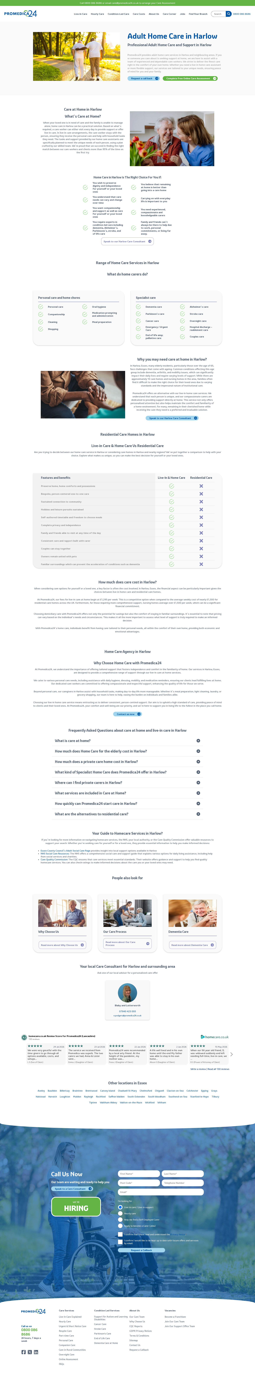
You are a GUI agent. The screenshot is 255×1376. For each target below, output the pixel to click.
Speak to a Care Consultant (70, 1188)
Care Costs (139, 13)
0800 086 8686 (242, 13)
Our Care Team (136, 1316)
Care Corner (169, 13)
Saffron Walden (116, 1096)
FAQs (61, 1364)
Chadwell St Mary (127, 1090)
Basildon (52, 1090)
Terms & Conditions (139, 1335)
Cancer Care (100, 1324)
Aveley (41, 1090)
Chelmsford (146, 1090)
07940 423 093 (127, 1011)
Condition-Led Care (118, 13)
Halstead (40, 1096)
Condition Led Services (107, 1310)
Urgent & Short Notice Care (72, 1326)
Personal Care (66, 1340)
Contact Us (134, 1345)
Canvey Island (107, 1090)
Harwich (52, 1096)
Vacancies (170, 1310)
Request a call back (141, 78)
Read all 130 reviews (218, 1068)
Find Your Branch (198, 13)
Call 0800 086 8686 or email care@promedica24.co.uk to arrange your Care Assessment (127, 2)
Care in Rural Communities (72, 1349)
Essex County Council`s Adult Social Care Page (65, 850)
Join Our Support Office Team (180, 1326)
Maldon (77, 1096)
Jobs (182, 13)
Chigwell (159, 1090)
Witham (161, 1102)
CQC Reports (135, 1326)
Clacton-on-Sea (175, 1090)
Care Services (66, 1310)
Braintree (78, 1090)
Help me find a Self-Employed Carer (142, 1219)
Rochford (101, 1096)
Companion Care (67, 1345)
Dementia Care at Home (106, 1343)
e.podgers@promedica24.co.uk (127, 1015)
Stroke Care (100, 1328)
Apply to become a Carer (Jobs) (140, 1225)
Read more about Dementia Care (189, 945)
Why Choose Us (137, 1321)
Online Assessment (68, 1359)
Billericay (65, 1090)
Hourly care (130, 1213)
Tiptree (93, 1102)
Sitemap (133, 1340)
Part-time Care (66, 1335)
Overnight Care (66, 1354)
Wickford (150, 1102)
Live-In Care (80, 13)
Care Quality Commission (54, 859)
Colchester (192, 1090)
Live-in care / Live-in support (138, 1207)
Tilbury (215, 1096)
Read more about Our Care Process (120, 943)
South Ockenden (136, 1096)
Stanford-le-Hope (199, 1096)
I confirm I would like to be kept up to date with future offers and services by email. (161, 1242)
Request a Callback (138, 1349)
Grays (214, 1090)
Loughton (65, 1096)
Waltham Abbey (108, 1102)
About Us (154, 13)
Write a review (198, 1068)
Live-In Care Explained (70, 1316)
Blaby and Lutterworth (127, 1005)
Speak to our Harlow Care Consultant (124, 241)
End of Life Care (102, 1338)
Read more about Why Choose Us (59, 945)
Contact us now (125, 714)
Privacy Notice (177, 1234)
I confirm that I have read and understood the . (155, 1234)
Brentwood (91, 1090)
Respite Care (65, 1331)
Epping (204, 1090)
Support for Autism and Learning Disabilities (111, 1318)
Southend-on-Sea (178, 1096)
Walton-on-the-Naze (131, 1102)
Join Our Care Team (174, 1321)
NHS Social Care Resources (55, 853)
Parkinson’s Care (102, 1333)
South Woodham (157, 1096)
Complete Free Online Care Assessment (188, 78)
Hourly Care (97, 13)
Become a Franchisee (175, 1316)
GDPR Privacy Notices (140, 1331)
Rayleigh (88, 1096)
